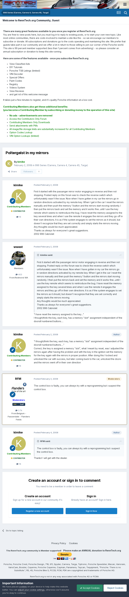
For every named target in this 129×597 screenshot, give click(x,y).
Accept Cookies (91, 588)
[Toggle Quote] (38, 255)
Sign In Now (91, 511)
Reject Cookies (115, 588)
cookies (23, 586)
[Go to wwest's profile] (19, 258)
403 (20, 274)
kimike (18, 185)
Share (13, 171)
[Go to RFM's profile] (19, 390)
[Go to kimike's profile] (9, 163)
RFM (18, 378)
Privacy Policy (58, 543)
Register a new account (37, 511)
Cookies (73, 543)
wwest (18, 247)
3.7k (19, 410)
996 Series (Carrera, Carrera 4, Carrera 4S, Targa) (61, 165)
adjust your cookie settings (31, 589)
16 (19, 217)
